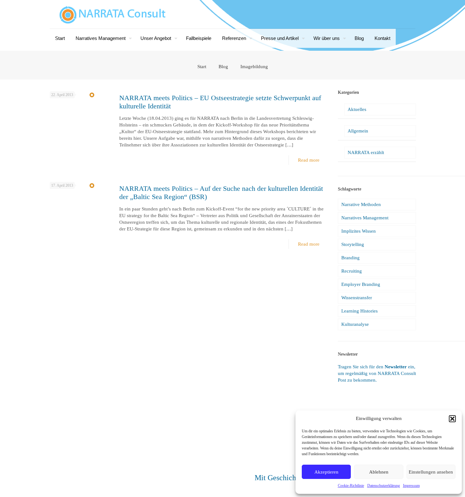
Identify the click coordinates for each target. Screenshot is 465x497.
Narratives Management (364, 217)
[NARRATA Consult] (112, 14)
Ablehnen (378, 471)
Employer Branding (360, 284)
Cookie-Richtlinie (351, 485)
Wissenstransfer (356, 297)
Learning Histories (359, 310)
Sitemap (83, 484)
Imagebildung (254, 66)
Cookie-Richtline (133, 484)
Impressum (411, 485)
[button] (452, 419)
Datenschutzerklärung (383, 485)
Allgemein (358, 130)
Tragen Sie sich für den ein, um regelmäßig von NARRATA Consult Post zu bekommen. (377, 373)
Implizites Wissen (358, 231)
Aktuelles (357, 109)
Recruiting (351, 271)
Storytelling (352, 244)
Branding (350, 257)
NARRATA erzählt (366, 152)
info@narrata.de (81, 472)
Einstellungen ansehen (431, 471)
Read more (308, 160)
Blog (223, 66)
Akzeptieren (326, 471)
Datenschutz (104, 484)
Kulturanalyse (355, 324)
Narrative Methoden (361, 204)
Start (201, 66)
